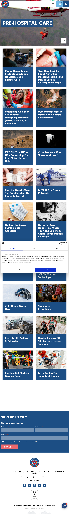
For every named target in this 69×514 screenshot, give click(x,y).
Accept (46, 269)
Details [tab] (34, 248)
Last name (40, 427)
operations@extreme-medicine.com (37, 477)
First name (6, 427)
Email (5, 434)
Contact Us (40, 505)
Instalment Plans (50, 505)
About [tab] (57, 248)
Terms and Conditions (32, 442)
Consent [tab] (11, 248)
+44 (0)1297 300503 (34, 480)
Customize (22, 269)
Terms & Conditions (20, 505)
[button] (64, 505)
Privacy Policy (18, 442)
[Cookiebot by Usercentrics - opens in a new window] (59, 243)
